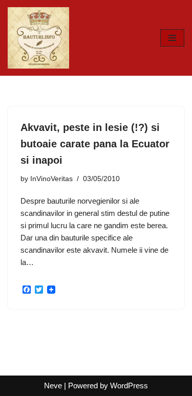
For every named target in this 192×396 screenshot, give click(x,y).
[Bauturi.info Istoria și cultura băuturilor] (38, 38)
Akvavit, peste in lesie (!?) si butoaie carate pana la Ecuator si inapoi (94, 144)
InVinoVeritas (51, 179)
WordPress (129, 385)
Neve (53, 385)
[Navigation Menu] (172, 38)
